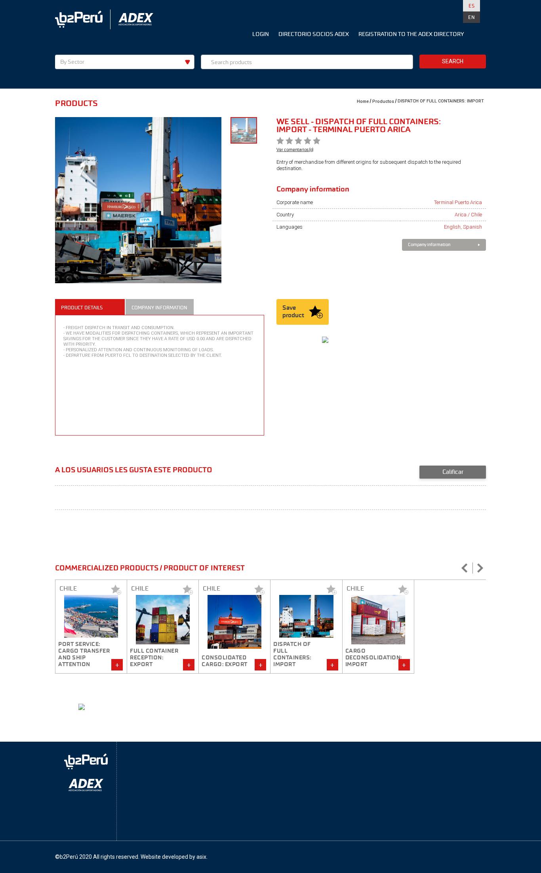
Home (363, 101)
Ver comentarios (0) (294, 149)
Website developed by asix (173, 857)
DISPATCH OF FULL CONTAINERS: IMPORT (441, 101)
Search (452, 61)
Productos (383, 101)
